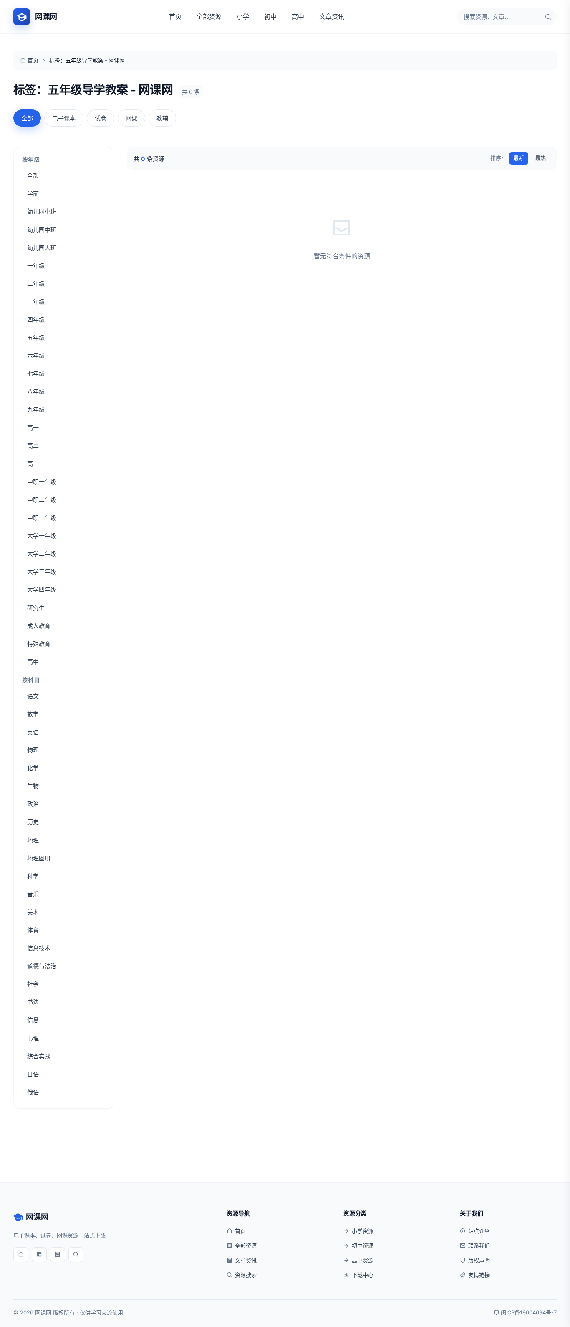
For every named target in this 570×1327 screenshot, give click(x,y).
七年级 (36, 373)
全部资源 (209, 16)
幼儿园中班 (41, 229)
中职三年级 (41, 517)
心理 (33, 1038)
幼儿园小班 (41, 211)
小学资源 (362, 1231)
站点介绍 (479, 1231)
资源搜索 (246, 1274)
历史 (33, 821)
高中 (298, 16)
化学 (33, 767)
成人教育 (38, 625)
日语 (33, 1074)
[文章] (57, 1254)
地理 (33, 840)
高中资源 (362, 1260)
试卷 (100, 118)
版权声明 (479, 1260)
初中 (270, 16)
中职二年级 (41, 499)
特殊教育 (38, 643)
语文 (33, 695)
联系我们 (479, 1245)
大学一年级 (41, 535)
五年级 (36, 337)
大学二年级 (41, 553)
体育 (33, 929)
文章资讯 (331, 16)
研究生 (36, 607)
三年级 (36, 301)
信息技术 (38, 947)
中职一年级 (41, 481)
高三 (33, 463)
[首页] (20, 1254)
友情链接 (479, 1274)
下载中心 (362, 1274)
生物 (33, 785)
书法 (33, 1001)
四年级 (36, 319)
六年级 (36, 355)
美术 (33, 911)
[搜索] (548, 16)
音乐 (33, 893)
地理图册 (38, 858)
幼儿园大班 (41, 247)
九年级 (36, 409)
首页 (175, 16)
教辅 (162, 118)
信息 (33, 1019)
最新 (518, 158)
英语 (33, 731)
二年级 (36, 283)
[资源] (39, 1254)
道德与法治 (41, 965)
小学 (243, 16)
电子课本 (64, 118)
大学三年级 (41, 571)
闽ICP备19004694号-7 (529, 1312)
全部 (27, 118)
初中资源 (362, 1245)
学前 (33, 193)
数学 (33, 713)
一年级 (36, 265)
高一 (33, 427)
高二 (33, 445)
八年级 (36, 391)
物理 (33, 749)
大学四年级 (41, 589)
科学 (33, 876)
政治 (33, 803)
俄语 (33, 1092)
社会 (33, 983)
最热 (540, 158)
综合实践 (38, 1056)
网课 (131, 118)
